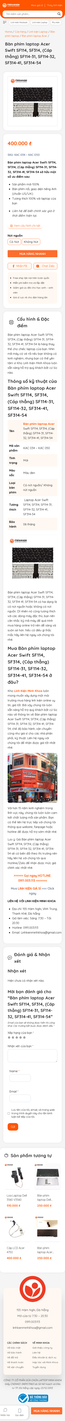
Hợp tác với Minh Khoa (45, 1362)
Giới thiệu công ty (42, 1347)
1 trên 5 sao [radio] (9, 1037)
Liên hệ (36, 1352)
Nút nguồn (15, 235)
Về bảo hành (14, 1352)
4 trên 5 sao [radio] (20, 1037)
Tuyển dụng (39, 1367)
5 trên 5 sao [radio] (24, 1037)
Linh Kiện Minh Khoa (28, 691)
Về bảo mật (13, 1347)
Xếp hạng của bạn (21, 1032)
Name (14, 1071)
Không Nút (31, 242)
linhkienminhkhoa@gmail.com (33, 1327)
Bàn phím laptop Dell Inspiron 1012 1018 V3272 (45, 1198)
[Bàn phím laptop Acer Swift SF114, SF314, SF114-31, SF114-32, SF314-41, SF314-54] (32, 101)
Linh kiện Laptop (39, 22)
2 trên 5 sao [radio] (12, 1037)
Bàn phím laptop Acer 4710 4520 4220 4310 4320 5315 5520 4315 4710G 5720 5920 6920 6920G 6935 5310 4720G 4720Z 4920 (47, 1250)
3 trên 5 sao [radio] (16, 1037)
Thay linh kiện (54, 5)
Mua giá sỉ (37, 5)
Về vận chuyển (15, 1367)
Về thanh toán (15, 1362)
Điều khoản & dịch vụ (44, 1357)
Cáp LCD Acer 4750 (16, 1250)
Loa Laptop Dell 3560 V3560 (17, 1197)
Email (13, 1091)
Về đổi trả (12, 1357)
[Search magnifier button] (59, 13)
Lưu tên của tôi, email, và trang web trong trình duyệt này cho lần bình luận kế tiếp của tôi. (33, 1113)
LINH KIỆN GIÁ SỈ (29, 888)
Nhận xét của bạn (20, 1046)
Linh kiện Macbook (19, 22)
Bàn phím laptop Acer (39, 424)
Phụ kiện (56, 22)
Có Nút (14, 242)
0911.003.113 (32, 1322)
